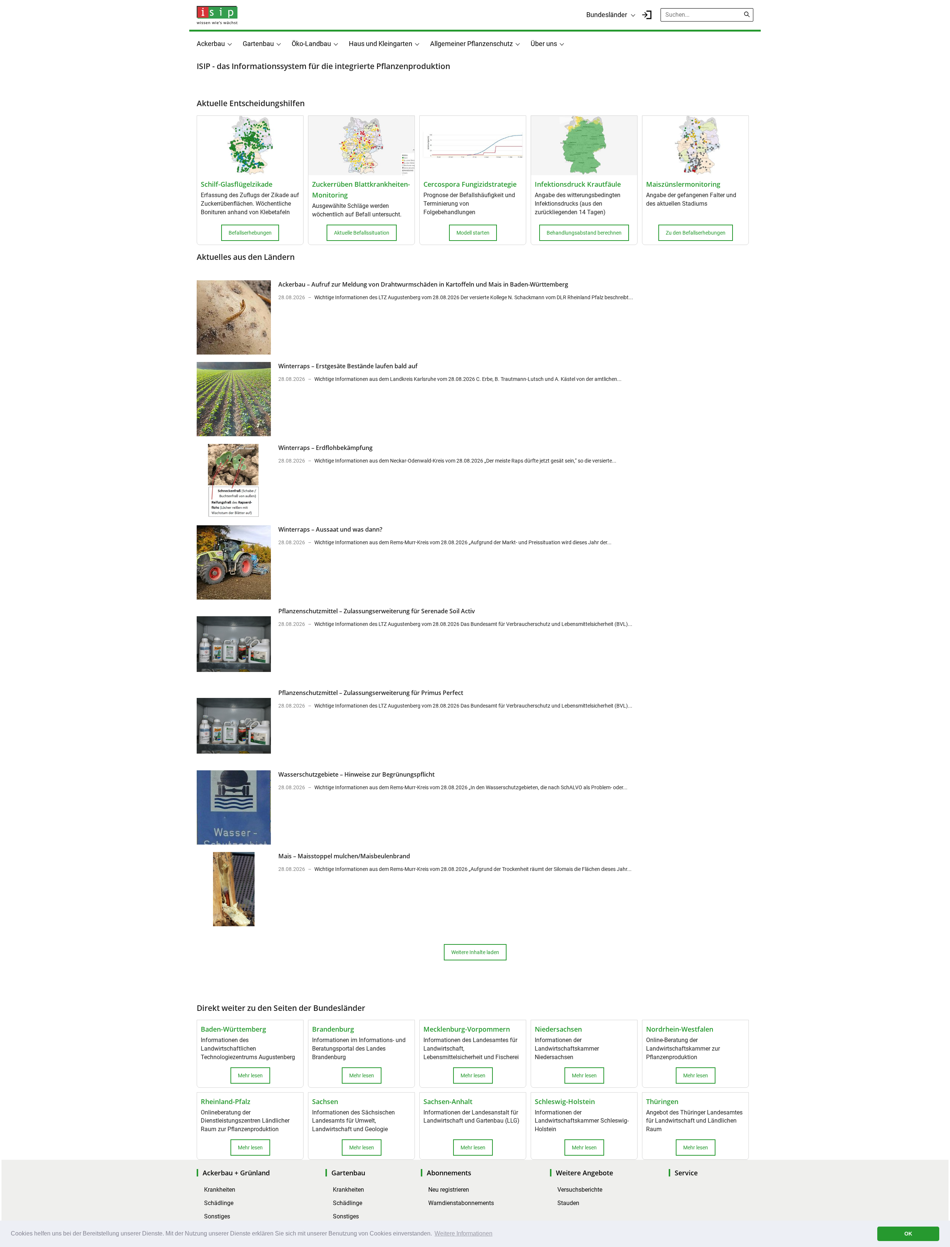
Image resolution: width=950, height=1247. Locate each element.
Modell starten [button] (472, 233)
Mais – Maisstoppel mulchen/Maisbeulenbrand (344, 856)
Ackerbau (211, 44)
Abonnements (449, 1172)
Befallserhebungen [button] (250, 233)
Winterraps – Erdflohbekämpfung (325, 448)
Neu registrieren (448, 1189)
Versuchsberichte (579, 1189)
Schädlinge (218, 1203)
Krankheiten (219, 1189)
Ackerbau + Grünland (236, 1172)
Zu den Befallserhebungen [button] (695, 233)
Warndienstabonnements (461, 1203)
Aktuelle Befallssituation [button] (361, 233)
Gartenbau (258, 44)
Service (686, 1172)
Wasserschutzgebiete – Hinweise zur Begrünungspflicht (356, 774)
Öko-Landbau (311, 44)
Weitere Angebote (584, 1172)
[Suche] (747, 14)
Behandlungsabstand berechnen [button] (584, 233)
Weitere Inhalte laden (475, 952)
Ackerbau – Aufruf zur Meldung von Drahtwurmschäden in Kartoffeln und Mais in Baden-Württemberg (423, 284)
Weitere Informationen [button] (463, 1233)
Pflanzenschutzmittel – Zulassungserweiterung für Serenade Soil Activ (376, 611)
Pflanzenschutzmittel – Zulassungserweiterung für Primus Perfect (370, 693)
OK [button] (908, 1234)
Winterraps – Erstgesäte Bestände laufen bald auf (347, 366)
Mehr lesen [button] (250, 1075)
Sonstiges (217, 1216)
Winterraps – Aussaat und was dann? (330, 529)
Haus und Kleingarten (380, 44)
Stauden (568, 1203)
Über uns (544, 44)
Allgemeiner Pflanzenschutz (471, 44)
